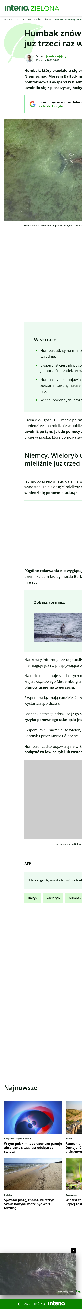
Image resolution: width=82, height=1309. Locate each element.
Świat (48, 19)
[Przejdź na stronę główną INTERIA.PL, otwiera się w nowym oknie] (17, 8)
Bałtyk (32, 898)
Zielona (20, 19)
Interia (8, 19)
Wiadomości (34, 19)
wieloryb (53, 898)
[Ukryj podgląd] (73, 1250)
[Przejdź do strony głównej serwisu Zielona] (45, 8)
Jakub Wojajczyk (57, 56)
